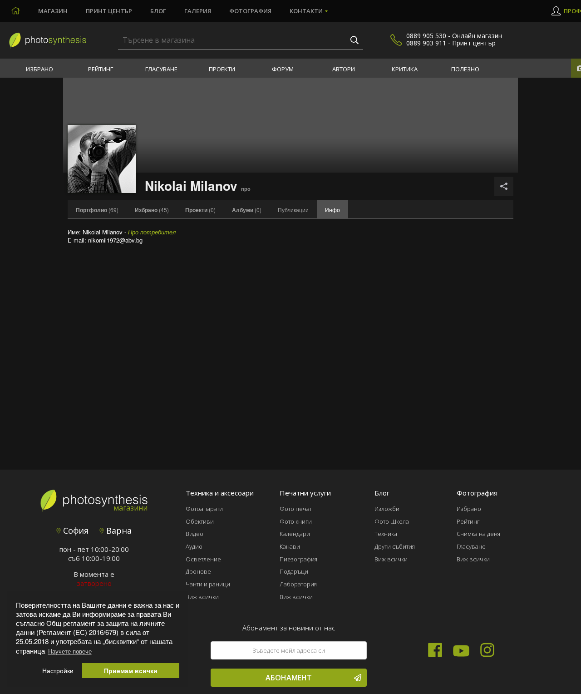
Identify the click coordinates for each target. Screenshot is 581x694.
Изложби (386, 509)
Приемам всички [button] (131, 670)
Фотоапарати (204, 509)
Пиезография (298, 559)
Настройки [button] (58, 670)
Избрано (39, 69)
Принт (109, 11)
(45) (152, 210)
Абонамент (289, 678)
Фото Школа (391, 521)
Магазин (53, 11)
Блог (158, 11)
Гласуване (161, 69)
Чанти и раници (208, 584)
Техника (385, 534)
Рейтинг (100, 69)
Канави (290, 546)
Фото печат (296, 509)
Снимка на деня (478, 534)
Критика (405, 69)
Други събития (394, 546)
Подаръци (294, 571)
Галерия (197, 11)
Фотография (250, 11)
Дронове (198, 571)
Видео (194, 534)
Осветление (203, 559)
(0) (200, 210)
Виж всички (202, 597)
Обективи (200, 521)
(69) (97, 210)
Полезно (465, 69)
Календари (295, 534)
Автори (343, 69)
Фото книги (296, 521)
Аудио (194, 546)
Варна (118, 530)
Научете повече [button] (70, 651)
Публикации (293, 209)
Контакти (306, 11)
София (75, 530)
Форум (283, 69)
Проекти (222, 69)
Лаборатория (298, 584)
